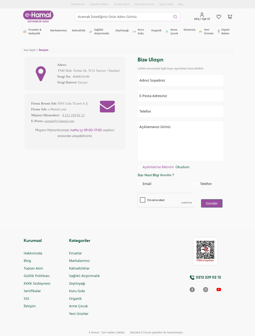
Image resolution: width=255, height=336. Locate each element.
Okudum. (166, 167)
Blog (180, 4)
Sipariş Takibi (166, 4)
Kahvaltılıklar (79, 268)
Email (147, 183)
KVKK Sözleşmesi (37, 283)
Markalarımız (79, 260)
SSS (26, 298)
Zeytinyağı (77, 283)
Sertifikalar (32, 291)
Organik (75, 298)
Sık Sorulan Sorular (144, 4)
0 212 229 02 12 (73, 115)
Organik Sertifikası (99, 4)
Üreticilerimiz (78, 4)
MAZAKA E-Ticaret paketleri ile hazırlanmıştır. (156, 332)
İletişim (43, 50)
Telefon (206, 183)
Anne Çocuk (78, 306)
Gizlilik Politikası (37, 275)
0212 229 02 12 (208, 277)
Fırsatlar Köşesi (122, 4)
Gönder (212, 203)
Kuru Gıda (77, 291)
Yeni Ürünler (78, 313)
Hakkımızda (33, 253)
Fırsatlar (75, 253)
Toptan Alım (33, 268)
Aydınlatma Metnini (158, 167)
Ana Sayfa (30, 50)
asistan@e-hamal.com (59, 121)
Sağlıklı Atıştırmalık (84, 275)
